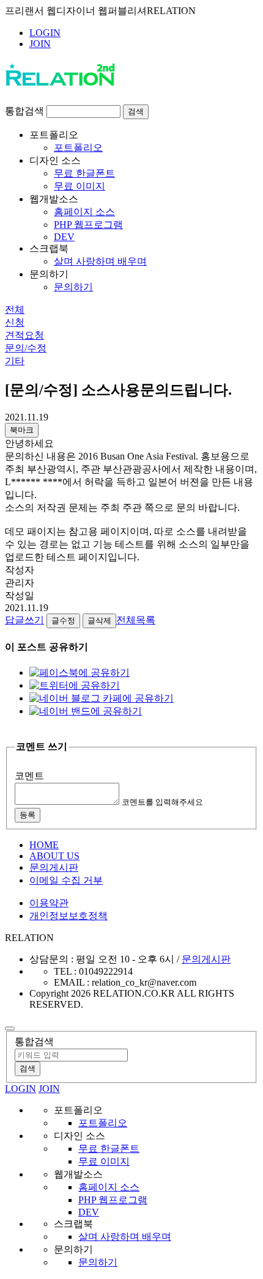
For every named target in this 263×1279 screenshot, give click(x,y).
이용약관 (49, 903)
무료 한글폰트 (84, 173)
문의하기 (73, 287)
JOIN (40, 43)
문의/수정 (25, 348)
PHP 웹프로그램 (88, 224)
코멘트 (29, 776)
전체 (14, 309)
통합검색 (24, 111)
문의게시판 (53, 867)
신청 (14, 322)
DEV (64, 237)
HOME (44, 845)
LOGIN (45, 32)
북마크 (22, 429)
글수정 (63, 620)
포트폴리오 (78, 147)
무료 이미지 (79, 186)
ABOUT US (54, 856)
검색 (136, 111)
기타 (14, 361)
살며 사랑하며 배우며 (100, 261)
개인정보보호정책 (68, 916)
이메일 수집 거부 (66, 880)
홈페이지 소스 (84, 212)
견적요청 (24, 335)
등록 (27, 814)
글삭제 (99, 620)
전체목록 (135, 620)
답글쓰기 (24, 620)
